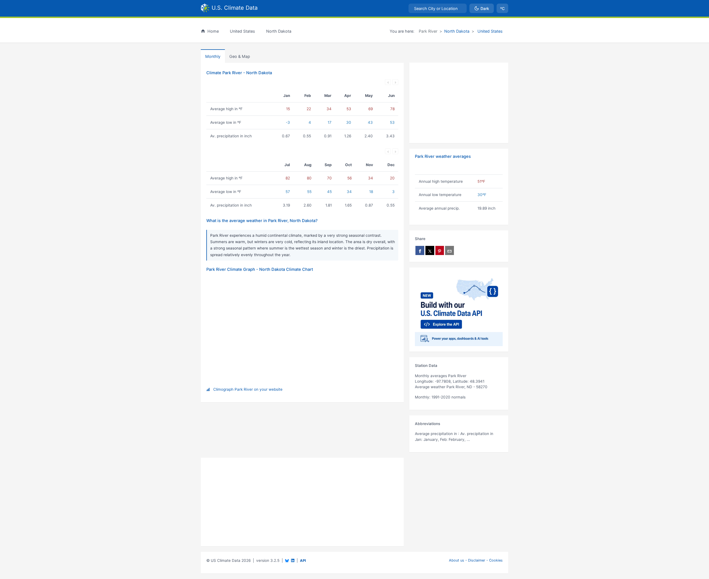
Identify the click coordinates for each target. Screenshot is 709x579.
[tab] (240, 56)
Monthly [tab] (212, 56)
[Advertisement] (459, 103)
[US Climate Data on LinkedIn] (292, 560)
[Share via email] (449, 250)
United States (489, 31)
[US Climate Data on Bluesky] (287, 561)
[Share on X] (429, 250)
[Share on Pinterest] (439, 250)
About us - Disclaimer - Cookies (476, 560)
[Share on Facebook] (419, 250)
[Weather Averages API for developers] (459, 309)
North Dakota (456, 31)
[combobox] (438, 8)
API (303, 561)
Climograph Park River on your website (247, 389)
